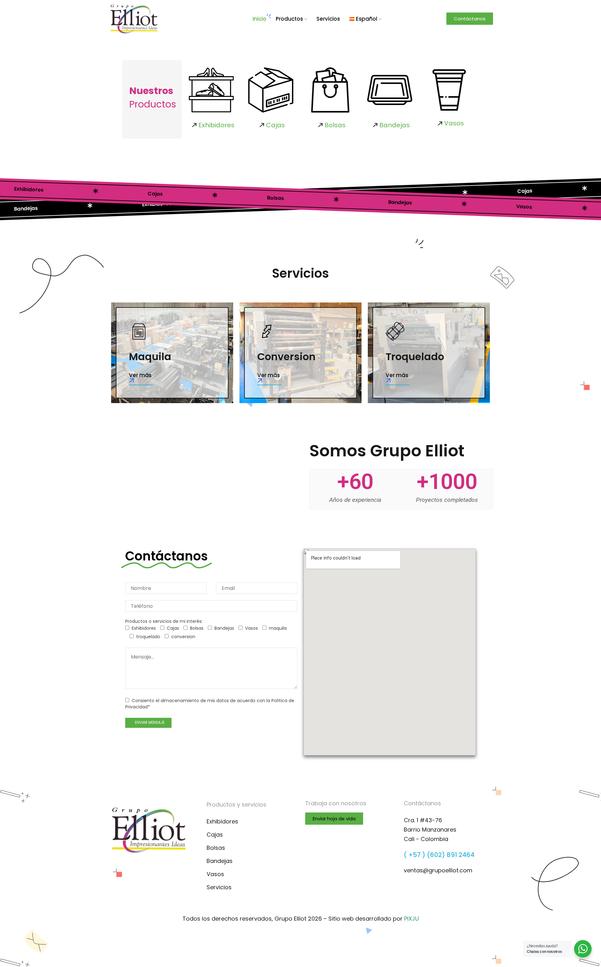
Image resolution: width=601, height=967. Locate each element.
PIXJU (411, 918)
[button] (469, 19)
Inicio (259, 19)
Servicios (328, 19)
